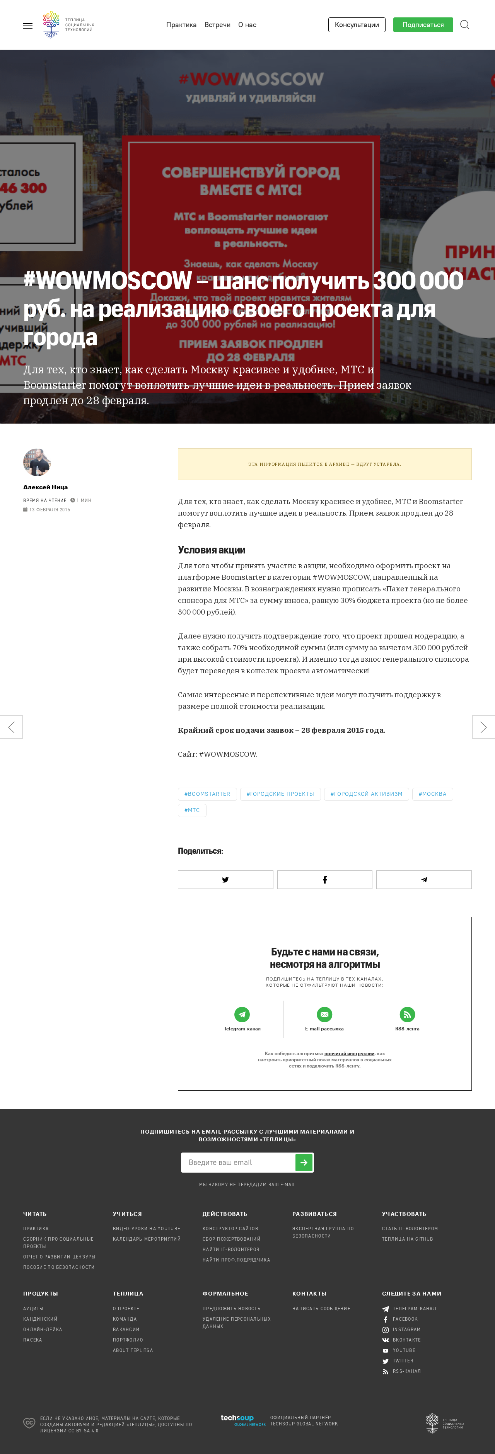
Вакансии (126, 1330)
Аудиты (33, 1309)
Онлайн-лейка (42, 1330)
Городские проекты (282, 794)
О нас (247, 24)
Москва (434, 794)
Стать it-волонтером (410, 1229)
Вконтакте (407, 1340)
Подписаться (423, 24)
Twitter (403, 1361)
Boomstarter (209, 794)
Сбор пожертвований (232, 1239)
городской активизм (368, 794)
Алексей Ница (45, 486)
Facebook (405, 1319)
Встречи (217, 24)
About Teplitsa (133, 1350)
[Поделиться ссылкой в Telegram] (424, 879)
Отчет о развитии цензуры (59, 1257)
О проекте (126, 1309)
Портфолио (128, 1340)
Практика (181, 24)
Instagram (407, 1330)
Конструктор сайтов (230, 1229)
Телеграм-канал (415, 1309)
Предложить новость (232, 1309)
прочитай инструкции (349, 1053)
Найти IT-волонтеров (231, 1250)
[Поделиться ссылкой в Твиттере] (225, 879)
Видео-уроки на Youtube (146, 1229)
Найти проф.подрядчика (236, 1260)
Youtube (404, 1350)
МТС (194, 810)
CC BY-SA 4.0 (83, 1431)
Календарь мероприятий (147, 1239)
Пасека (33, 1340)
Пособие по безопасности (59, 1267)
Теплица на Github (408, 1239)
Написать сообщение (321, 1309)
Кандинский (40, 1319)
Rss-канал (407, 1371)
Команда (125, 1319)
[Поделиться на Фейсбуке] (325, 879)
